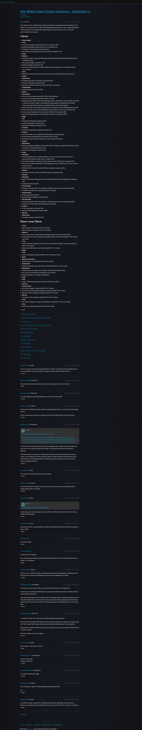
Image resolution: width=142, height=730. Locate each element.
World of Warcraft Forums (7, 2)
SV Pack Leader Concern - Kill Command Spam (33, 350)
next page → (23, 714)
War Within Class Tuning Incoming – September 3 (55, 11)
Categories (28, 725)
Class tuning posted (25, 321)
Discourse (30, 729)
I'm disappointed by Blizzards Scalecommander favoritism (35, 317)
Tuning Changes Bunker (26, 332)
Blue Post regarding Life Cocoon (29, 328)
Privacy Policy (58, 725)
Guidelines (36, 725)
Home (21, 725)
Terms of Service (47, 725)
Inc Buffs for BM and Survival (28, 314)
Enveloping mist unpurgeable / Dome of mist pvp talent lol (35, 325)
